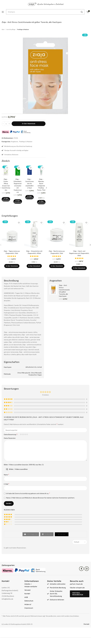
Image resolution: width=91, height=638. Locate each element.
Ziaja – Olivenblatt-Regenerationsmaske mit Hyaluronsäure (17, 185)
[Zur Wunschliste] (7, 168)
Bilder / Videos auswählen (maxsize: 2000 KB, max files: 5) (24, 465)
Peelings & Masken (23, 29)
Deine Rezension (10, 438)
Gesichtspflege (11, 29)
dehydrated (30, 367)
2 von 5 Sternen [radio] (22, 434)
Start (3, 29)
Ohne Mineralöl (36, 373)
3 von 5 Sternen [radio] (24, 434)
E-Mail (6, 484)
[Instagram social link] (86, 568)
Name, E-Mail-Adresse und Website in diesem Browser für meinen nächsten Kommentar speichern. (40, 498)
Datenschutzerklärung (22, 493)
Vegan (39, 375)
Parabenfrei (33, 375)
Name (6, 474)
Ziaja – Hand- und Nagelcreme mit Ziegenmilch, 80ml (79, 253)
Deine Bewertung (10, 434)
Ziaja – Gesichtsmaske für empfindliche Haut (29, 183)
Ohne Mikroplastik (23, 373)
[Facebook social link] (81, 568)
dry (35, 367)
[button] (6, 199)
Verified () (48, 534)
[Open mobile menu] (3, 12)
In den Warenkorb (28, 123)
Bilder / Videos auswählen (18, 469)
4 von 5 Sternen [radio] (25, 434)
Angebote (14, 141)
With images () (31, 534)
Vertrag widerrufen (77, 594)
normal (39, 367)
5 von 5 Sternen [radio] (27, 434)
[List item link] (34, 585)
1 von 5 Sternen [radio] (20, 434)
